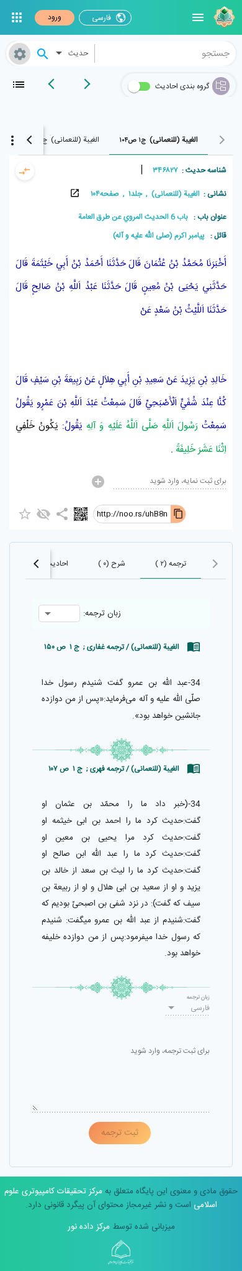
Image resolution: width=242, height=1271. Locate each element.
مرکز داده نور (89, 1227)
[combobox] (166, 53)
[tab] (158, 140)
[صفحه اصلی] (222, 17)
